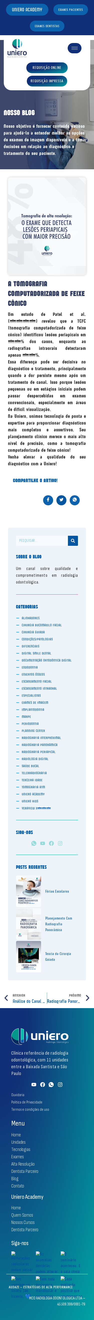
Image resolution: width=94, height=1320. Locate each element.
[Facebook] (51, 843)
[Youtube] (42, 843)
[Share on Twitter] (61, 500)
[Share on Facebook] (48, 500)
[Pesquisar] (73, 541)
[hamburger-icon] (74, 48)
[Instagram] (60, 843)
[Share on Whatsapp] (75, 500)
